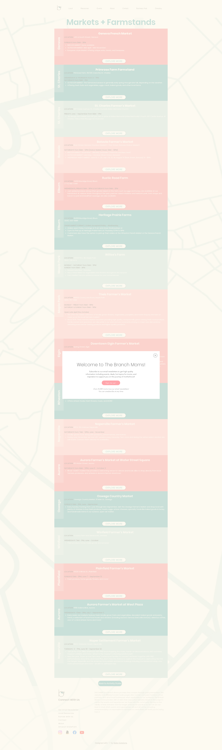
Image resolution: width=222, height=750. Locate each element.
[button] (155, 355)
